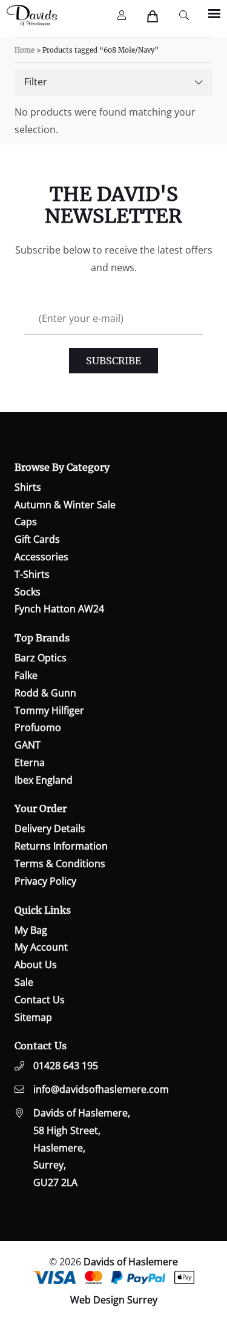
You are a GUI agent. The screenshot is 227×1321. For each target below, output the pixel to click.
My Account (41, 947)
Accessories (41, 556)
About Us (36, 964)
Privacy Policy (45, 881)
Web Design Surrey (113, 1299)
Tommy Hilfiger (49, 710)
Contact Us (40, 999)
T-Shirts (32, 574)
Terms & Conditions (60, 863)
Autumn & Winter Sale (65, 504)
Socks (28, 591)
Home (25, 50)
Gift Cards (37, 539)
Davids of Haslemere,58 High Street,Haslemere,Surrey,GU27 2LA (81, 1147)
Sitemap (33, 1017)
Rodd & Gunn (45, 693)
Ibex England (44, 780)
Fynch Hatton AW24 (59, 608)
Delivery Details (50, 828)
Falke (26, 675)
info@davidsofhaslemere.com (101, 1089)
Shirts (28, 487)
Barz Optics (41, 657)
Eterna (30, 762)
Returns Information (61, 846)
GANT (28, 745)
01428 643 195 (65, 1065)
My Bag (31, 930)
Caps (26, 521)
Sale (24, 982)
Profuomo (38, 727)
